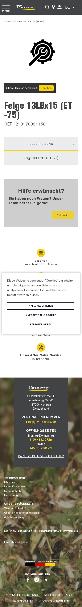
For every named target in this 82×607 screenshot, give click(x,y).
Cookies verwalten (54, 601)
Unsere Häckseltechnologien (21, 512)
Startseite (10, 21)
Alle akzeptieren (41, 306)
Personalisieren (41, 324)
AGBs (70, 594)
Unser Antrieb (12, 490)
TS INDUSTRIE (14, 477)
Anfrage (62, 215)
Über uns (9, 482)
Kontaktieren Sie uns (22, 594)
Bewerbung (11, 495)
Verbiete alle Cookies (41, 315)
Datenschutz (23, 601)
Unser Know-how (14, 486)
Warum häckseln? (15, 508)
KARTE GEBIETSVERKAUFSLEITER (41, 456)
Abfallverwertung (14, 517)
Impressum (52, 594)
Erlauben (46, 88)
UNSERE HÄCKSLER (18, 503)
